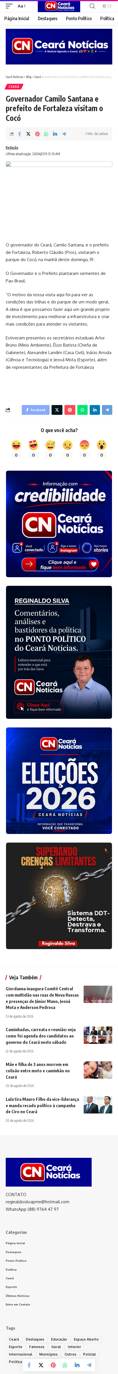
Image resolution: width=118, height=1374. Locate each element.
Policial (89, 1354)
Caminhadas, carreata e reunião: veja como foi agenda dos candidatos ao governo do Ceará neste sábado (41, 1036)
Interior (74, 1347)
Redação (12, 147)
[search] (92, 6)
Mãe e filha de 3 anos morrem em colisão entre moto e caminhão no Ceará (38, 1071)
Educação (59, 1339)
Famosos (36, 1347)
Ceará (14, 86)
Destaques (35, 1339)
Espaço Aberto (86, 1339)
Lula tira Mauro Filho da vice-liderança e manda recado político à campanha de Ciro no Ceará (42, 1105)
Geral (56, 1347)
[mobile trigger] (10, 6)
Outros (70, 1354)
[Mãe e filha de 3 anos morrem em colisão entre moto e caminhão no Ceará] (98, 1070)
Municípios (48, 1354)
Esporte (15, 1347)
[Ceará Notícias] (59, 6)
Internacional (20, 1354)
